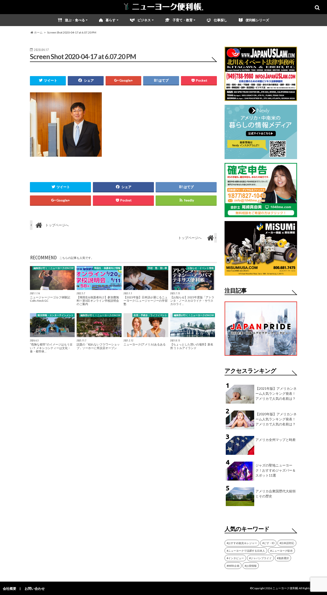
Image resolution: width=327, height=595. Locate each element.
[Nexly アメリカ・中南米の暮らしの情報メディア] (261, 156)
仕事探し (220, 20)
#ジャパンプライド (260, 558)
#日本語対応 (287, 543)
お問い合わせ (35, 588)
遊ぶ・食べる (75, 20)
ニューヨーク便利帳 (285, 588)
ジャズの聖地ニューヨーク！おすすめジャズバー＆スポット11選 (275, 470)
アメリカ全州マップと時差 (275, 440)
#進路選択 (283, 558)
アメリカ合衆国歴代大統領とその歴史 (275, 493)
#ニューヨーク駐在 (281, 550)
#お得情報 (251, 565)
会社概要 (9, 588)
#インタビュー (235, 558)
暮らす (111, 20)
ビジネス (144, 20)
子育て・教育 (183, 20)
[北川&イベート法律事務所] (261, 98)
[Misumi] (261, 272)
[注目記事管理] (261, 356)
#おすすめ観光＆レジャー (242, 543)
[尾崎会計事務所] (261, 214)
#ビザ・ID (268, 543)
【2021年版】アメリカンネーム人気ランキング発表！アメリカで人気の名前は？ (276, 393)
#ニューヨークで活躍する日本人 (246, 550)
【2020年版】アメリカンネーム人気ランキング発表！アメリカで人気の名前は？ (276, 419)
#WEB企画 (233, 565)
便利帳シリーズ (257, 20)
